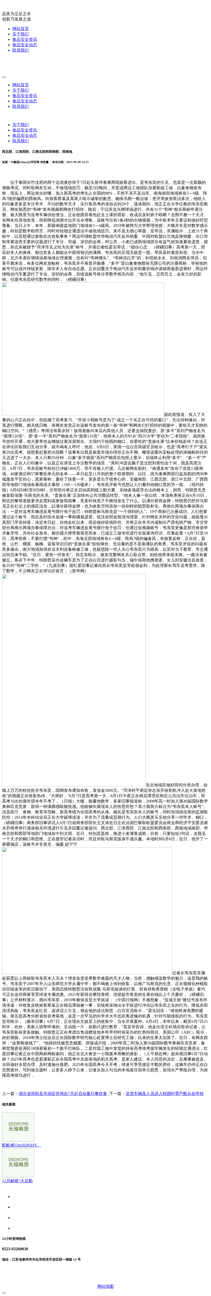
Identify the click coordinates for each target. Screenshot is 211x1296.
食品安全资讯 (24, 39)
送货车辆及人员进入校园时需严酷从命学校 (165, 1093)
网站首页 (20, 28)
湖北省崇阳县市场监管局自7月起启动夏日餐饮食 (63, 1093)
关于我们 (20, 34)
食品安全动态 (24, 45)
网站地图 (105, 1286)
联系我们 (20, 50)
